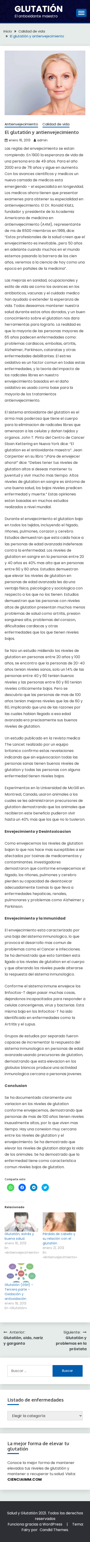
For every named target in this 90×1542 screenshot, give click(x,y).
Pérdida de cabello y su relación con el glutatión (59, 1239)
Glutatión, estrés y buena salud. (19, 1236)
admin (42, 140)
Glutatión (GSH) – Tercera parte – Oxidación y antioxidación (19, 1291)
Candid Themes (54, 1529)
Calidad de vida (55, 124)
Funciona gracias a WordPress (35, 1524)
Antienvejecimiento (21, 124)
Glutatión (39, 9)
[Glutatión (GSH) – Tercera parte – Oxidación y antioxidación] (21, 1272)
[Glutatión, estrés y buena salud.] (21, 1222)
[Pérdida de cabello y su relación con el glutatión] (59, 1222)
